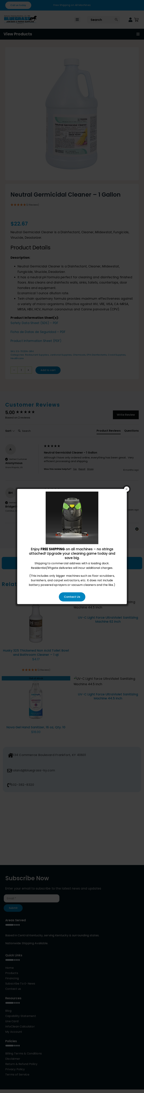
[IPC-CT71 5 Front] (72, 494)
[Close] (126, 489)
